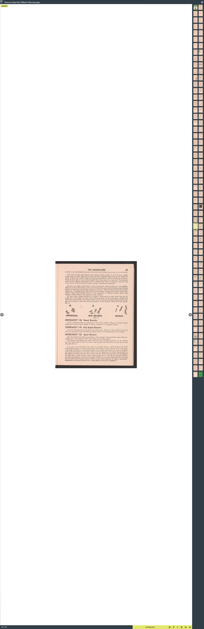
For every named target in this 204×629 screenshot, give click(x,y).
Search (5, 6)
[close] (202, 2)
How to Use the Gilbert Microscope (22, 2)
